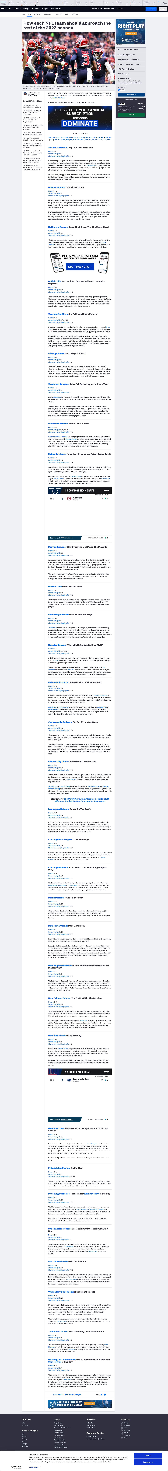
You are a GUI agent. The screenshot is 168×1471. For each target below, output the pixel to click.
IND (102, 137)
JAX (106, 137)
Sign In (162, 9)
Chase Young (92, 1251)
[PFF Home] (2, 9)
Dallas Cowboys (57, 454)
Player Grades (58, 1430)
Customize (146, 1462)
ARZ (50, 137)
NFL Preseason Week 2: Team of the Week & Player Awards (31, 120)
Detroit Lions (55, 587)
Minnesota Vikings (58, 926)
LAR (60, 140)
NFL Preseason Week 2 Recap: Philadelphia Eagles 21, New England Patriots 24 (32, 160)
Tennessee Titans (58, 1331)
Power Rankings (59, 1435)
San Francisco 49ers (59, 1229)
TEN (104, 140)
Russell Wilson (72, 1279)
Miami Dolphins (56, 898)
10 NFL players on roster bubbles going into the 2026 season (32, 112)
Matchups (57, 1437)
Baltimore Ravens (58, 227)
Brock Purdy (69, 1246)
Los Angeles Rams (58, 867)
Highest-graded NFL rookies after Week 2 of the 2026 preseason (33, 127)
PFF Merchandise (92, 1428)
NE (71, 140)
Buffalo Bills (54, 281)
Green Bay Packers (58, 615)
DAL (86, 137)
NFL (3, 2)
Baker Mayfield (62, 1321)
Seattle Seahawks (58, 1261)
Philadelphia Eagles (59, 1168)
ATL (54, 137)
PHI (86, 140)
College (47, 14)
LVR (51, 140)
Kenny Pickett (91, 1194)
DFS (66, 14)
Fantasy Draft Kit (59, 1440)
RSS (125, 1437)
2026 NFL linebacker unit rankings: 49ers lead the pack (32, 133)
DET (91, 137)
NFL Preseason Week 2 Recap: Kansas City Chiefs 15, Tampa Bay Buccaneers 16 (32, 167)
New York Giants (57, 1035)
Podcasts (127, 1435)
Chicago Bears (56, 354)
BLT (58, 137)
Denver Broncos (57, 547)
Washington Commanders (62, 1359)
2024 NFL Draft (59, 98)
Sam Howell (54, 1362)
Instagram (127, 1425)
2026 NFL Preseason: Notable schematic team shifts (33, 139)
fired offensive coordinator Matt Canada (89, 1209)
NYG (78, 140)
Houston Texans (57, 645)
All (23, 14)
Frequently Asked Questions (96, 1439)
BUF (62, 137)
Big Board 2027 (59, 1445)
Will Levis (71, 1349)
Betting (75, 14)
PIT (90, 140)
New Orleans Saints (59, 998)
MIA (64, 140)
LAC (55, 140)
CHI (74, 137)
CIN (70, 137)
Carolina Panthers (58, 314)
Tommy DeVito (62, 1048)
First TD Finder (58, 1425)
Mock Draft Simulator (61, 1447)
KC (110, 137)
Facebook (127, 1430)
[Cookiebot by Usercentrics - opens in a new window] (16, 1467)
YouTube (126, 1428)
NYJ (82, 140)
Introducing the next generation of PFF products (32, 106)
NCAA (3, 4)
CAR (66, 137)
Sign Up (131, 115)
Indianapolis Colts (58, 682)
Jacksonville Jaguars (60, 722)
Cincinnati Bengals (58, 384)
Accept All (147, 1455)
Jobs (23, 1423)
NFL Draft (58, 14)
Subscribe (90, 1423)
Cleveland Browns (58, 424)
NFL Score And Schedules (62, 1428)
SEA (96, 140)
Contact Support (92, 1436)
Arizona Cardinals (57, 148)
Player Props (58, 1423)
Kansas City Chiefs (58, 762)
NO (74, 140)
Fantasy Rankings (60, 1442)
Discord (126, 1432)
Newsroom (25, 1425)
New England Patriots (60, 965)
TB (100, 140)
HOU (98, 137)
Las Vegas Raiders (58, 809)
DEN (82, 137)
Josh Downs (101, 707)
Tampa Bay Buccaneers (61, 1292)
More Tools (131, 95)
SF (93, 140)
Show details (33, 1467)
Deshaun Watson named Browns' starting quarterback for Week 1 (32, 145)
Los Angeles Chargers (60, 839)
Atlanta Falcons (56, 187)
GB (95, 137)
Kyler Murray (91, 165)
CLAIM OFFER (151, 9)
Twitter (126, 1423)
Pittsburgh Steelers (59, 1194)
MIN (67, 140)
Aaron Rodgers (92, 1144)
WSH (108, 140)
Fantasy (37, 14)
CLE (78, 137)
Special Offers (91, 1425)
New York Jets (56, 1128)
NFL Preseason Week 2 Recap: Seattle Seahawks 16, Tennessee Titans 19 (32, 153)
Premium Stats (58, 1432)
